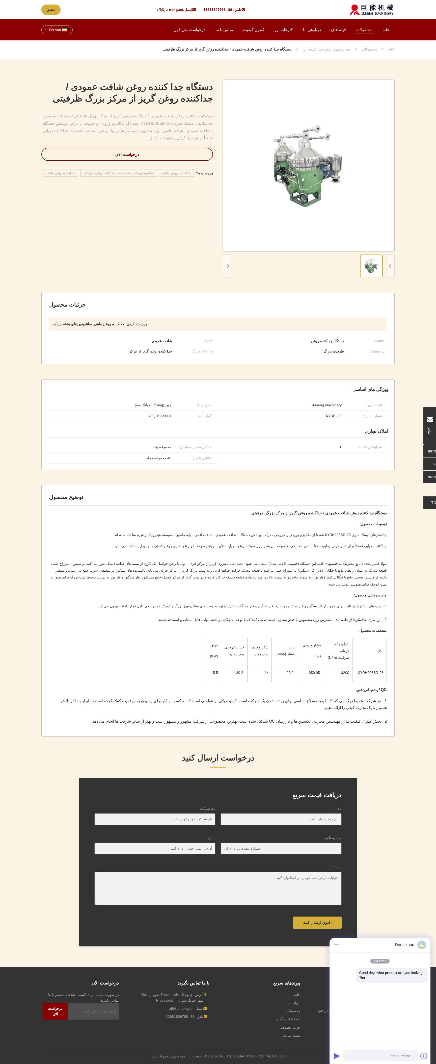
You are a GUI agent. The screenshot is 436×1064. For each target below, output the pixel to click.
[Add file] (423, 1055)
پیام (338, 867)
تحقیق (51, 10)
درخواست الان (127, 154)
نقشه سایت (291, 1035)
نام (338, 808)
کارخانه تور (284, 30)
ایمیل (210, 838)
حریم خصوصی (289, 1027)
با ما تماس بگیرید (287, 1019)
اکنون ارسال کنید (317, 922)
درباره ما (293, 1003)
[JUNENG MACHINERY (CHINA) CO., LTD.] (371, 9)
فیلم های (338, 30)
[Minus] (337, 945)
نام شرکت (207, 808)
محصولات (364, 30)
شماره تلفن (333, 838)
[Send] (337, 1055)
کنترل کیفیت (253, 30)
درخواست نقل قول (189, 30)
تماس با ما (224, 30)
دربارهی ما (312, 30)
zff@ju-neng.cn (170, 10)
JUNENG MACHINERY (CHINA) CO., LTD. (237, 1056)
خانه (386, 30)
